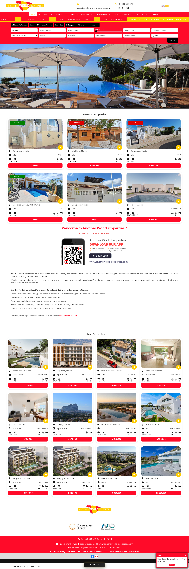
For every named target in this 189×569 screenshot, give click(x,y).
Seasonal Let (93, 25)
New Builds (59, 25)
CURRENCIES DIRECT (68, 315)
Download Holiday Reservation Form (65, 552)
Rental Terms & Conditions (93, 552)
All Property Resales (19, 25)
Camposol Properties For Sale (41, 25)
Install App (94, 565)
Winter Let (81, 25)
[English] (163, 5)
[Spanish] (167, 5)
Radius (99, 30)
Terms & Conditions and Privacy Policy (123, 552)
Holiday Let (70, 25)
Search (172, 40)
